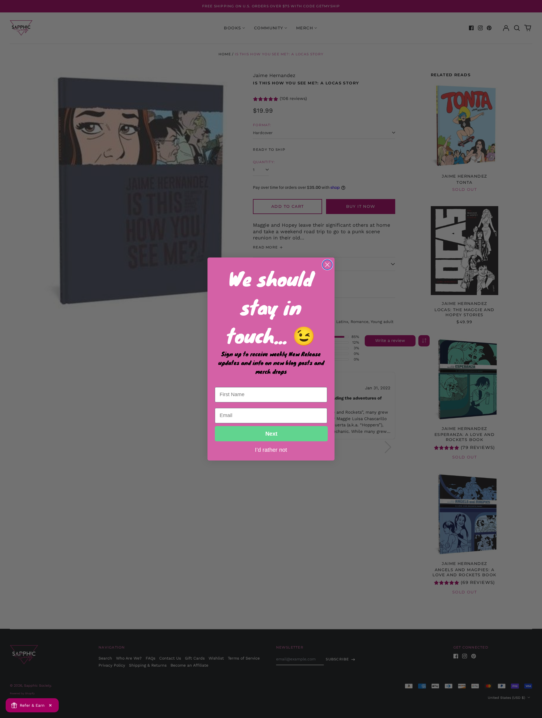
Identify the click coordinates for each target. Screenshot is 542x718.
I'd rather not (271, 449)
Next (271, 434)
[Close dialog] (327, 265)
